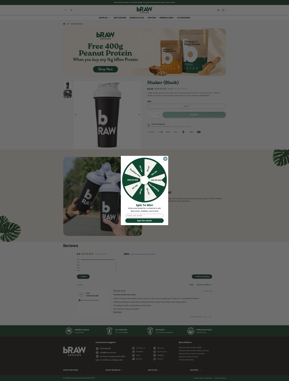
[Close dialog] (165, 159)
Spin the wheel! (144, 220)
